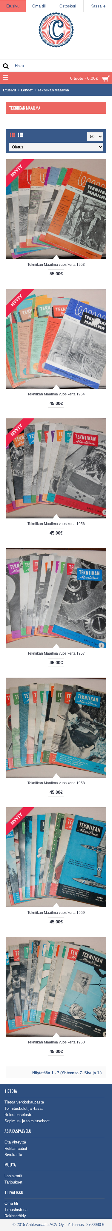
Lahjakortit (13, 1176)
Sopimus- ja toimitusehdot (27, 1121)
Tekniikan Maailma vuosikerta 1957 (56, 653)
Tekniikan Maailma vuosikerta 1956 (56, 524)
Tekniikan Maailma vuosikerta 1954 (56, 394)
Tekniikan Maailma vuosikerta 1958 (56, 783)
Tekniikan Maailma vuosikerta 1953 (56, 265)
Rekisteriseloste (18, 1114)
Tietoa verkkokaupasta (24, 1102)
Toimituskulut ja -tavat (23, 1108)
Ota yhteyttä (15, 1142)
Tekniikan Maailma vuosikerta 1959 (56, 913)
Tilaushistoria (15, 1209)
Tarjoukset (13, 1182)
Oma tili (11, 1203)
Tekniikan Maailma (53, 90)
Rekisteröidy (15, 1216)
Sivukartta (13, 1154)
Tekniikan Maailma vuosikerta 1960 (56, 1042)
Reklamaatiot (15, 1148)
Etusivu (9, 90)
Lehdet (27, 90)
